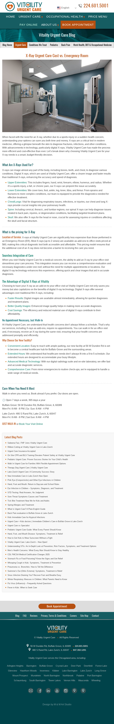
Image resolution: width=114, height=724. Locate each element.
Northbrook (68, 675)
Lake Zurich (86, 670)
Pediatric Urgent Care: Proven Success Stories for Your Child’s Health (38, 459)
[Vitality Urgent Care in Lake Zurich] (83, 690)
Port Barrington (94, 675)
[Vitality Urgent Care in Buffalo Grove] (74, 690)
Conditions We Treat (38, 44)
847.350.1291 (79, 650)
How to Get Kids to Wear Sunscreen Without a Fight (30, 538)
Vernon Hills (69, 680)
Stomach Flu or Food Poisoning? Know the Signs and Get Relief (35, 559)
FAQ (24, 615)
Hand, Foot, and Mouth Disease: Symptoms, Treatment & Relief (35, 534)
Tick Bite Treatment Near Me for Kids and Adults (28, 501)
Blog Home (7, 44)
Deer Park (76, 666)
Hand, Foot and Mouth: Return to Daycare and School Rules (33, 484)
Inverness (44, 670)
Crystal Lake (62, 666)
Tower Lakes (54, 680)
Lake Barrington (69, 670)
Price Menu (97, 16)
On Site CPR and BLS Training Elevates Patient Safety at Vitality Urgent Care (41, 455)
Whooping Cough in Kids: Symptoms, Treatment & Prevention (34, 563)
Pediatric (54, 44)
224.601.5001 (96, 6)
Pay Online (29, 24)
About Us (49, 24)
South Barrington (37, 680)
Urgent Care (30, 16)
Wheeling (95, 680)
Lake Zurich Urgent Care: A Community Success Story (31, 472)
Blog (17, 615)
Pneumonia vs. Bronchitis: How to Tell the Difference (30, 567)
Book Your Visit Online (31, 424)
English (65, 7)
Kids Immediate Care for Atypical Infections (26, 517)
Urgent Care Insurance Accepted (21, 451)
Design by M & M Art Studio (57, 704)
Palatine (80, 675)
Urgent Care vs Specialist (19, 525)
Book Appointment (78, 24)
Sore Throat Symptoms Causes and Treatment (28, 497)
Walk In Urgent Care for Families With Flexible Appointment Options (37, 463)
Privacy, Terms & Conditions (53, 615)
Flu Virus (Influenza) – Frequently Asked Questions (30, 583)
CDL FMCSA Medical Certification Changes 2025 (29, 554)
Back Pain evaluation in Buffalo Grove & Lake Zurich (30, 513)
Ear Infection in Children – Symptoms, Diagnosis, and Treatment (35, 488)
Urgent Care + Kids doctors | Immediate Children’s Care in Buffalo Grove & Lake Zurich (45, 521)
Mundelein (36, 675)
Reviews (33, 615)
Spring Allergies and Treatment (21, 505)
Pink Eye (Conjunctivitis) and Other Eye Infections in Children (34, 480)
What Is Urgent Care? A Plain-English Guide (26, 509)
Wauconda (83, 680)
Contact (95, 615)
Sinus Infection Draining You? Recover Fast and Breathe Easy (34, 575)
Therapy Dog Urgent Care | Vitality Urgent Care (28, 468)
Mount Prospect (20, 675)
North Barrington (52, 675)
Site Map (84, 615)
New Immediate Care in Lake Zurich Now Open (28, 476)
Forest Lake (101, 666)
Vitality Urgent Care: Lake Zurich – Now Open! (27, 542)
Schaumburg (20, 680)
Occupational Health (64, 16)
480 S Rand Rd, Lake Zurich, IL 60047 (50, 650)
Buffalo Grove (46, 666)
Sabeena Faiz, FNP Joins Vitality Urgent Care (27, 443)
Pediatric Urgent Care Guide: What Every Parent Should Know (34, 530)
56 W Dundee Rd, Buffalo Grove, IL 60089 (50, 646)
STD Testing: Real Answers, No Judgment (26, 492)
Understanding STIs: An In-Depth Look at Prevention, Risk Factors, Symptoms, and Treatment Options (52, 546)
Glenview (12, 670)
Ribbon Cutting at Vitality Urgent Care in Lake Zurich (30, 447)
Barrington (31, 666)
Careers (73, 615)
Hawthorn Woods (28, 670)
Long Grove (100, 670)
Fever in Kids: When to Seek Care (22, 587)
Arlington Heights (15, 666)
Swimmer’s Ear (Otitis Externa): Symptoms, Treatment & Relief (35, 571)
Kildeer (55, 670)
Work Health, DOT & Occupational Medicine (92, 44)
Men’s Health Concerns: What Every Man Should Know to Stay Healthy (38, 550)
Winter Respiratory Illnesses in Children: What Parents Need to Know (37, 579)
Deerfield (88, 666)
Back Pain (65, 44)
